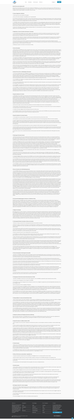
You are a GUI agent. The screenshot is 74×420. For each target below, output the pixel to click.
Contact (43, 412)
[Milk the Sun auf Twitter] (55, 415)
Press (43, 410)
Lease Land (34, 412)
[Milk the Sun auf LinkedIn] (56, 415)
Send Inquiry (57, 412)
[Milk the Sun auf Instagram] (60, 415)
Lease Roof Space (35, 410)
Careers (43, 408)
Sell (22, 408)
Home (23, 405)
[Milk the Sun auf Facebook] (54, 415)
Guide (33, 405)
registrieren (59, 0)
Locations (43, 405)
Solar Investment (34, 408)
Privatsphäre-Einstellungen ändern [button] (17, 416)
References (24, 410)
